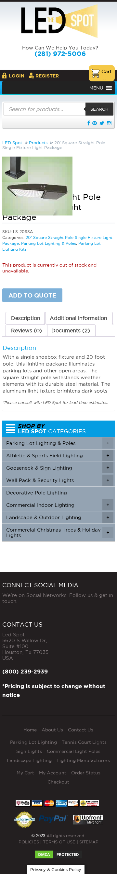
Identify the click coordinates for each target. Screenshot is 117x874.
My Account (52, 772)
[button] (96, 87)
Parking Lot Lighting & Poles (57, 443)
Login (16, 75)
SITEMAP (88, 841)
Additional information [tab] (78, 318)
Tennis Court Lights (84, 742)
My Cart (25, 772)
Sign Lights (29, 751)
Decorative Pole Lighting (36, 492)
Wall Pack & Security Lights (57, 480)
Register (47, 75)
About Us (52, 729)
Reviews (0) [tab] (26, 330)
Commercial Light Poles (73, 751)
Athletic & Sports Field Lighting (57, 455)
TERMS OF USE (59, 841)
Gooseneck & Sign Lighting (57, 468)
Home (30, 729)
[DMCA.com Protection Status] (58, 852)
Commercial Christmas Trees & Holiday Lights (57, 532)
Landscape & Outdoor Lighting (57, 517)
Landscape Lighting (29, 760)
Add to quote (32, 295)
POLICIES (29, 841)
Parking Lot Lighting (33, 742)
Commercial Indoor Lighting (57, 505)
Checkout (58, 781)
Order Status (85, 772)
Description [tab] (25, 318)
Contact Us (80, 729)
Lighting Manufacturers (83, 760)
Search (99, 109)
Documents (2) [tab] (70, 330)
